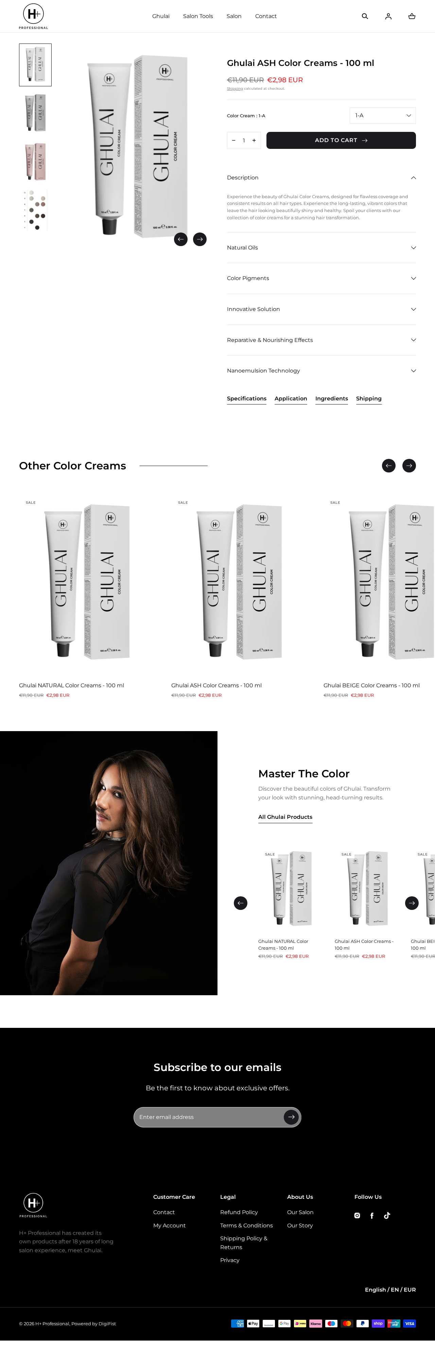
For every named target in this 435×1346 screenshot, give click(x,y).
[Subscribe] (291, 1117)
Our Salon (300, 1212)
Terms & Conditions (246, 1225)
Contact (266, 16)
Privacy (230, 1260)
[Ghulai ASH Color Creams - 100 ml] (239, 585)
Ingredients (331, 398)
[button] (365, 16)
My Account (169, 1225)
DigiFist (107, 1323)
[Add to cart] (143, 663)
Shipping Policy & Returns (243, 1242)
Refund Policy (239, 1212)
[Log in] (388, 16)
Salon (234, 16)
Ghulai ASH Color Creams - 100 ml (216, 685)
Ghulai (161, 16)
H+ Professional (52, 1323)
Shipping (235, 88)
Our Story (300, 1225)
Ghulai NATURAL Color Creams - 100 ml (71, 685)
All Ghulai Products (285, 817)
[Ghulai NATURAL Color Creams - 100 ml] (87, 585)
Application (291, 398)
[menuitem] (35, 65)
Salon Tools (198, 16)
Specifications (246, 398)
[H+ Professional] (33, 16)
